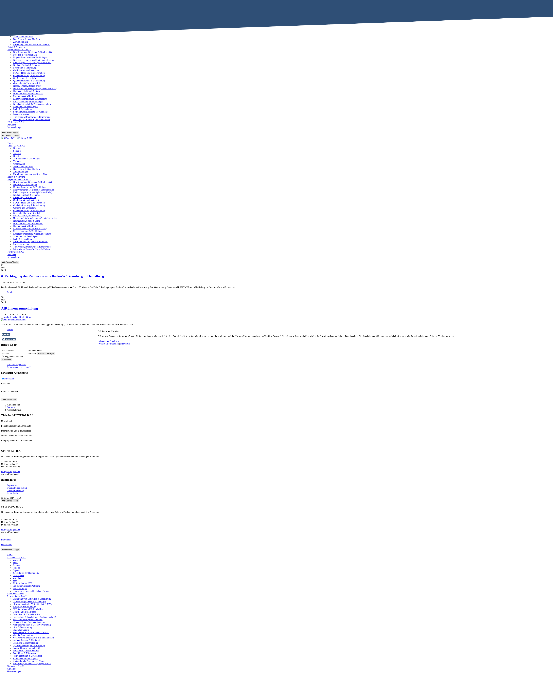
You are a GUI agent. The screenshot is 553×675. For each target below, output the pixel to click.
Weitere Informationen (108, 343)
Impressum (125, 343)
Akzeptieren (103, 341)
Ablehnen (114, 341)
